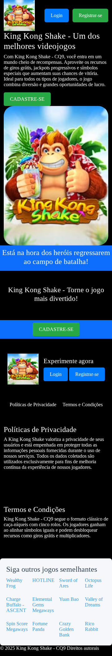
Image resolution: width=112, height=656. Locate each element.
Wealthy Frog (14, 583)
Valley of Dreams (94, 602)
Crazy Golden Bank (66, 629)
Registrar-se (90, 15)
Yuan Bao (69, 599)
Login (57, 15)
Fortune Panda (40, 626)
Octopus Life (93, 583)
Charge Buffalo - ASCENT (16, 605)
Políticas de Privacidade (33, 404)
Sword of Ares (68, 583)
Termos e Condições (83, 404)
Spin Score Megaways (17, 626)
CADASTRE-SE (27, 99)
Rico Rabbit (91, 626)
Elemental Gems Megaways (43, 605)
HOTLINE (43, 580)
